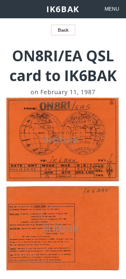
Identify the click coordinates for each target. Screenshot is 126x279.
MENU (112, 9)
